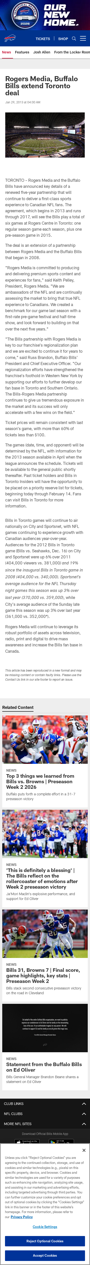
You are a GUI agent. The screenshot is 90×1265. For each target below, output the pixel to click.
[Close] (84, 1150)
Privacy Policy (22, 1217)
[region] (45, 1204)
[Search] (74, 38)
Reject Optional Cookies (45, 1241)
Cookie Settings (45, 1227)
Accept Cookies (45, 1255)
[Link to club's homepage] (10, 36)
